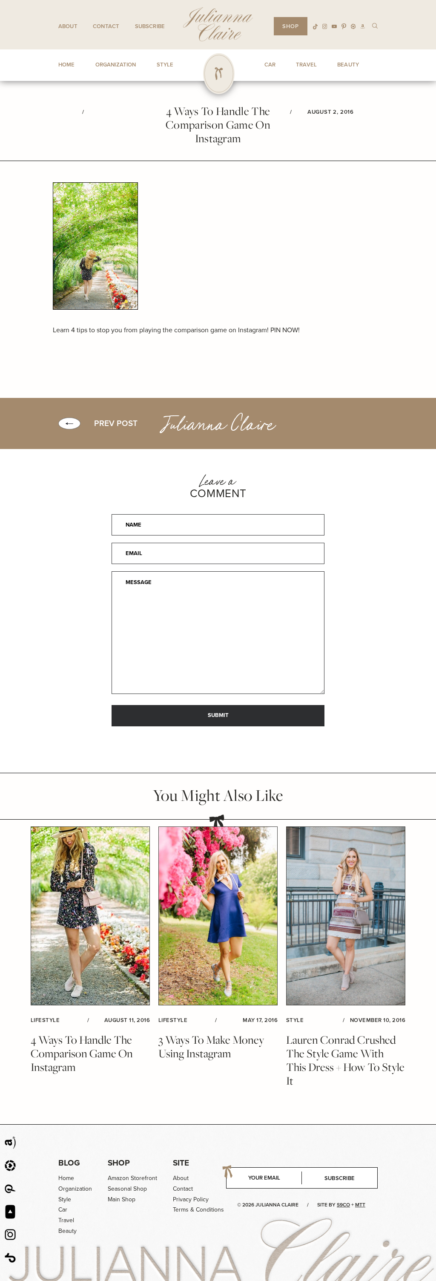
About (67, 26)
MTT (360, 1205)
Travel (66, 1220)
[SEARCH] (375, 25)
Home (66, 1178)
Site (181, 1163)
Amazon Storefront (132, 1178)
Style (64, 1199)
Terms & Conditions (198, 1209)
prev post (116, 423)
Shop (119, 1163)
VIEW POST (90, 916)
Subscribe (150, 26)
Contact (106, 26)
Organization (75, 1188)
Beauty (67, 1230)
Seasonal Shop (127, 1188)
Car (62, 1209)
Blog (69, 1163)
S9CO (343, 1205)
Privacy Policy (191, 1199)
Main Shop (121, 1199)
